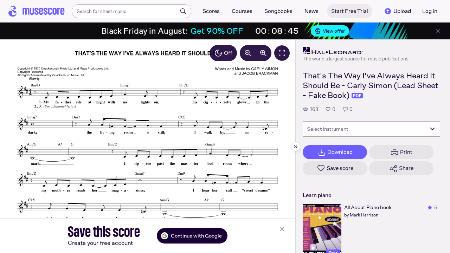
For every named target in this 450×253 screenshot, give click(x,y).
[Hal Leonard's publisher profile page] (356, 50)
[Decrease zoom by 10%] (248, 53)
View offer (334, 31)
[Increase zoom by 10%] (263, 53)
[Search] (183, 11)
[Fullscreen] (282, 53)
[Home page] (36, 11)
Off (228, 53)
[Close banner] (438, 31)
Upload (402, 11)
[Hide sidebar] (295, 146)
